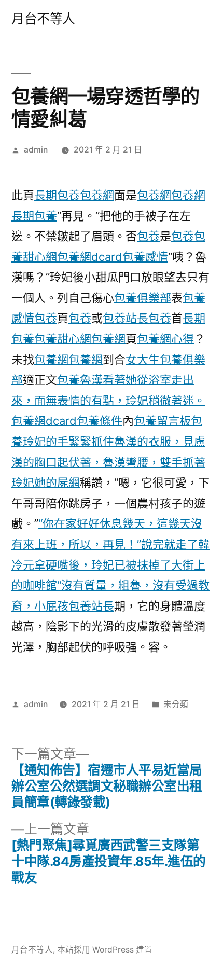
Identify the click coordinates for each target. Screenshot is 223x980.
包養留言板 (162, 420)
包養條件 (99, 420)
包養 (148, 236)
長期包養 (57, 195)
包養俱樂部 (142, 298)
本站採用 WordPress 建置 (104, 950)
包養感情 (145, 257)
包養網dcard (89, 257)
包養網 (97, 195)
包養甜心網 (62, 339)
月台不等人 (43, 18)
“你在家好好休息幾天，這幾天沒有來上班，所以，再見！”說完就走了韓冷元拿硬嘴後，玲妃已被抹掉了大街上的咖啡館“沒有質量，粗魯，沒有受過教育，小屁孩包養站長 (110, 564)
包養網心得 (165, 339)
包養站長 (125, 318)
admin (36, 150)
